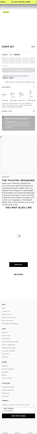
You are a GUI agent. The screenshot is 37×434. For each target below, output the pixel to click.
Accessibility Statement (10, 323)
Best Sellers (6, 338)
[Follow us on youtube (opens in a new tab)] (17, 423)
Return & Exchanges (9, 317)
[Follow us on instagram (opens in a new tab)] (3, 423)
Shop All (18, 264)
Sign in (12, 77)
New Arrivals (6, 335)
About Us (5, 366)
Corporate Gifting (8, 387)
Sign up (5, 77)
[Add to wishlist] (32, 13)
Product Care (6, 314)
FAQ (3, 308)
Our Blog (5, 372)
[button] (3, 7)
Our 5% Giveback (8, 369)
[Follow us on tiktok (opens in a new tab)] (8, 423)
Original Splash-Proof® (10, 341)
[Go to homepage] (18, 7)
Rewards (5, 357)
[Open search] (27, 7)
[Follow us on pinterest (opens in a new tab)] (22, 423)
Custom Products (8, 390)
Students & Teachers (9, 347)
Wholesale (5, 393)
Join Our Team (7, 378)
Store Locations (7, 320)
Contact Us (6, 311)
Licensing (5, 396)
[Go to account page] (30, 7)
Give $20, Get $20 (8, 350)
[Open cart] (34, 7)
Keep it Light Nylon (8, 344)
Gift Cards (5, 354)
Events (4, 375)
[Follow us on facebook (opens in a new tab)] (12, 423)
